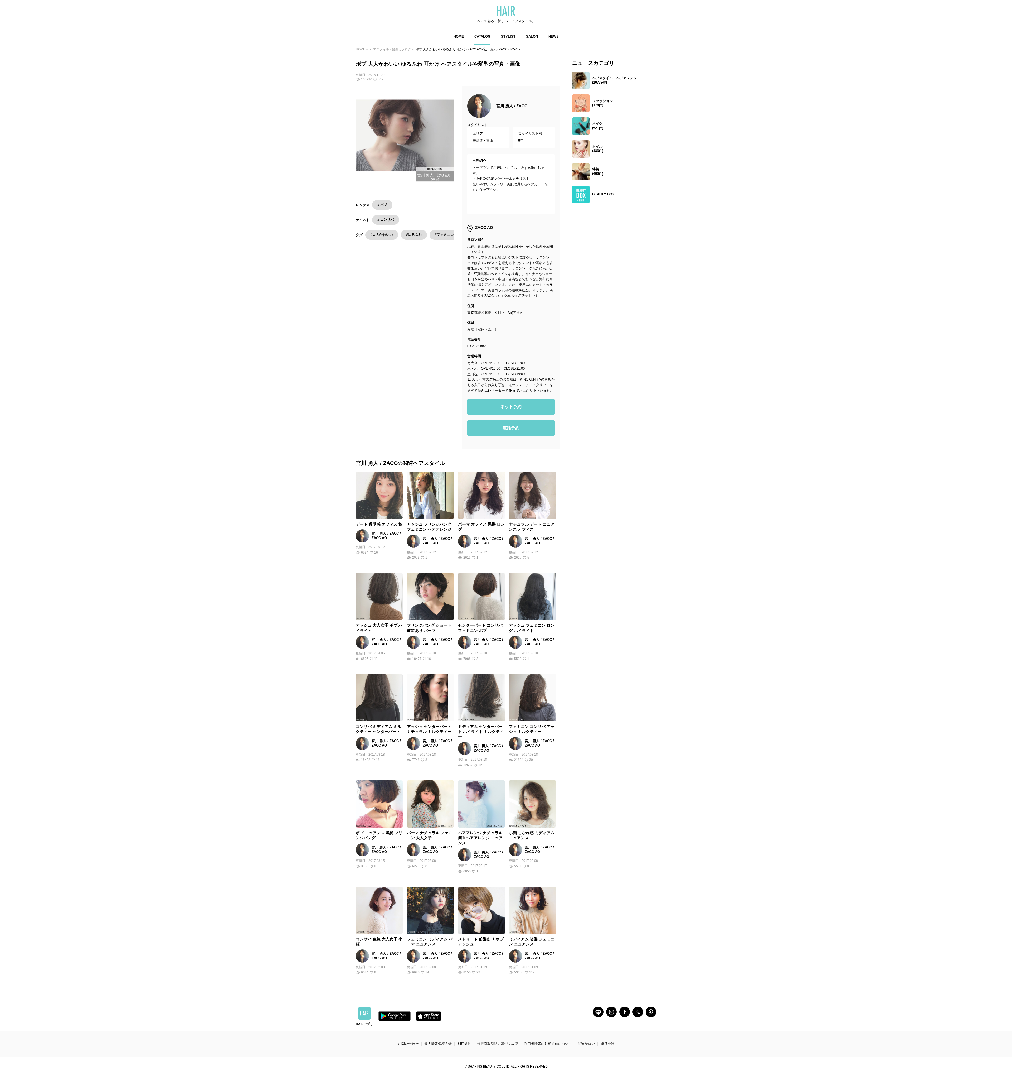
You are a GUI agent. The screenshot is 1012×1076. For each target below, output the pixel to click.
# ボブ (382, 205)
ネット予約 (511, 406)
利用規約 (464, 1044)
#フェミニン (444, 235)
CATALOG (482, 37)
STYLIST (508, 37)
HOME (459, 37)
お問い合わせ (408, 1044)
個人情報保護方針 (438, 1044)
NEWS (553, 37)
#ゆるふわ (414, 235)
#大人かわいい (382, 235)
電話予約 (511, 428)
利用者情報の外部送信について (548, 1044)
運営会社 (607, 1044)
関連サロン (586, 1044)
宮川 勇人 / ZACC (511, 106)
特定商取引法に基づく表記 (497, 1044)
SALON (532, 37)
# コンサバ (385, 220)
